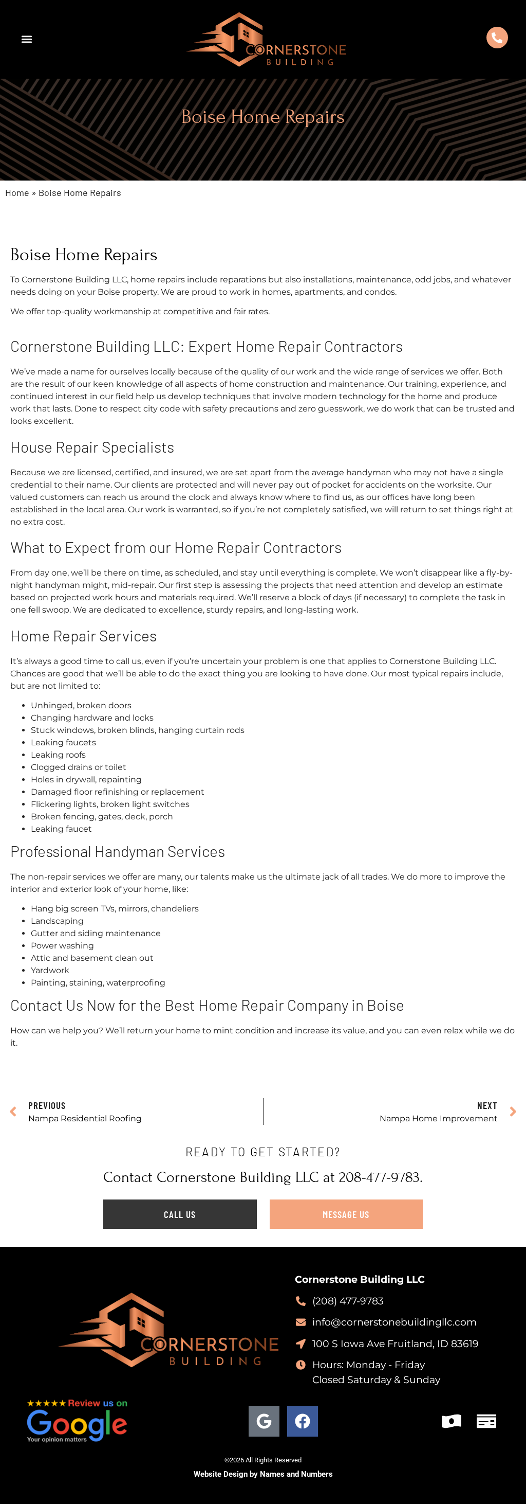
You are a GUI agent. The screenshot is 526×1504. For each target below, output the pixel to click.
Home (17, 192)
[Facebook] (302, 1421)
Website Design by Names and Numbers (263, 1474)
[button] (26, 39)
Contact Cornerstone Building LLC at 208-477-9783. (263, 1177)
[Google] (264, 1421)
